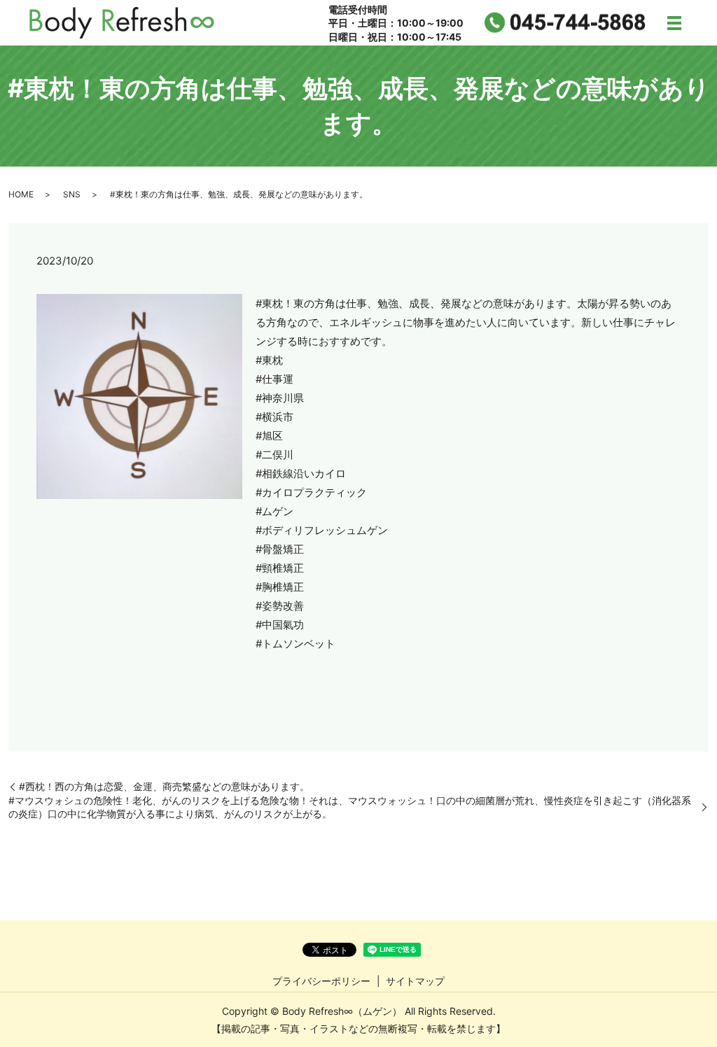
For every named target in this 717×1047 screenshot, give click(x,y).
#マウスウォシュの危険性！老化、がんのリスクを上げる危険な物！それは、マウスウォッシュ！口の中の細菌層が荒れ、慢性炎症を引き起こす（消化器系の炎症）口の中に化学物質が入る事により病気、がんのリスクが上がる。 (349, 807)
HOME (21, 194)
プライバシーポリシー (321, 981)
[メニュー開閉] (674, 23)
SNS (72, 194)
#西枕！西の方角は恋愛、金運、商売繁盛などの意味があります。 (164, 786)
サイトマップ (415, 981)
